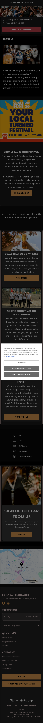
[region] (21, 361)
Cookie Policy (10, 356)
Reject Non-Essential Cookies (21, 368)
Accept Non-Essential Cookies (21, 374)
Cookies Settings (21, 362)
